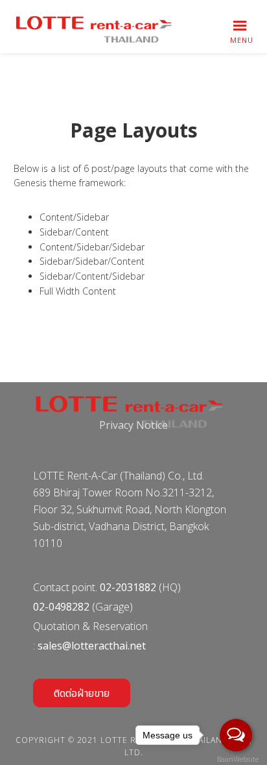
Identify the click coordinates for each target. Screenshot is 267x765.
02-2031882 (128, 587)
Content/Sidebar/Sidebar (92, 247)
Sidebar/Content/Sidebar (92, 276)
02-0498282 (61, 607)
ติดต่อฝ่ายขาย (82, 693)
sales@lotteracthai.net (92, 645)
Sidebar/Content (74, 232)
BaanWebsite (236, 759)
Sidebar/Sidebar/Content (92, 261)
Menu (241, 40)
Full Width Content (78, 291)
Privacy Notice (133, 425)
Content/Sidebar (74, 217)
